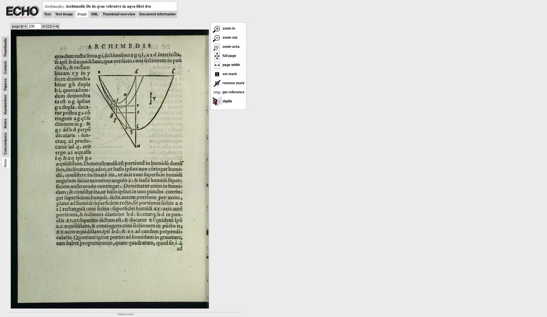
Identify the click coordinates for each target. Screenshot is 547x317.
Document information (157, 14)
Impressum (126, 314)
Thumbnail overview (119, 14)
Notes (5, 123)
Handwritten (5, 104)
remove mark (233, 83)
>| (57, 26)
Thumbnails (5, 47)
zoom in (228, 28)
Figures (5, 84)
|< (22, 26)
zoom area (231, 47)
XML (94, 14)
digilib (227, 101)
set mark (229, 74)
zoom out (229, 38)
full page (229, 56)
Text (47, 14)
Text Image (64, 14)
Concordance (5, 144)
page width (231, 65)
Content (5, 67)
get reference (233, 92)
